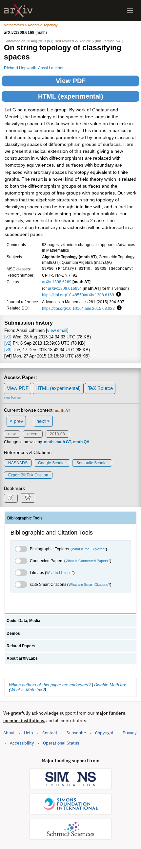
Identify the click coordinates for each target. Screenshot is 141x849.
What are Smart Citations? (89, 584)
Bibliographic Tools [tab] (25, 518)
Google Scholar (52, 463)
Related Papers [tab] (21, 646)
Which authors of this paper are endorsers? (50, 684)
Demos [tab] (13, 633)
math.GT (63, 442)
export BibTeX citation (28, 475)
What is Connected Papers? (88, 561)
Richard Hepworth (20, 68)
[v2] (7, 343)
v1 (50, 41)
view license (12, 397)
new (12, 434)
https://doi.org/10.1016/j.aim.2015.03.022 (78, 308)
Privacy (129, 733)
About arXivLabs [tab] (22, 658)
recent (32, 434)
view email (57, 330)
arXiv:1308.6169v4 (65, 288)
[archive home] (18, 10)
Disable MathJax (110, 684)
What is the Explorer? (89, 549)
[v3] (7, 349)
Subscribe (76, 733)
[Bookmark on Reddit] (28, 498)
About (9, 733)
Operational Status (61, 743)
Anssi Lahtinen (51, 68)
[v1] (7, 336)
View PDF (71, 80)
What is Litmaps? (59, 573)
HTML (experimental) (70, 96)
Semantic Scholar (92, 463)
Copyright (104, 733)
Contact (49, 733)
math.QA (81, 442)
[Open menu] (130, 10)
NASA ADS (18, 463)
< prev (16, 421)
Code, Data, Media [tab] (23, 621)
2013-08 (57, 434)
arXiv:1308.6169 (56, 282)
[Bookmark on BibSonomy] (11, 498)
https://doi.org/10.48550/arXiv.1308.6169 (78, 295)
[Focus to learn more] (117, 295)
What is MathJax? (27, 689)
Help (28, 733)
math (48, 442)
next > (43, 421)
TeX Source (100, 388)
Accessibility (22, 743)
